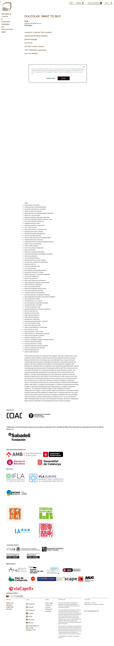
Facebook (31, 610)
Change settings (50, 78)
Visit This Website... (31, 53)
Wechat (30, 623)
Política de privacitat (48, 610)
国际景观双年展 (6, 14)
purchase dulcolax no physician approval (37, 309)
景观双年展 (9, 607)
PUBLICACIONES (7, 29)
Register (78, 3)
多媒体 (3, 32)
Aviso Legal (49, 603)
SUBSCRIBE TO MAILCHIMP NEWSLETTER (32, 628)
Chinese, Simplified (93, 3)
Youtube (31, 613)
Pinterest (31, 620)
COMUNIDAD (5, 22)
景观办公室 (9, 603)
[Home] (6, 7)
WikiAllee (9, 605)
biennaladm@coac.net (91, 611)
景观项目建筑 (5, 24)
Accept (63, 78)
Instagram (31, 604)
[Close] (84, 67)
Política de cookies (48, 606)
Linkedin (31, 607)
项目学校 (9, 609)
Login (71, 3)
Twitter (30, 616)
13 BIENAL (4, 16)
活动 (2, 27)
